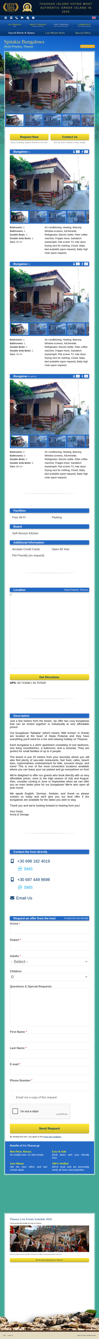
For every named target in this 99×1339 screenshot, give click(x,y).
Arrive (15, 923)
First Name (18, 1031)
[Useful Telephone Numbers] (16, 18)
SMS (28, 869)
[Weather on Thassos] (27, 18)
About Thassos (38, 25)
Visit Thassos (61, 25)
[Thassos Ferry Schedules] (5, 18)
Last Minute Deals (55, 33)
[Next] (88, 83)
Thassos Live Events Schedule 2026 (31, 1219)
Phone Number (21, 1080)
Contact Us (10, 1335)
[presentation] (40, 1111)
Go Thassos (14, 25)
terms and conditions (52, 1137)
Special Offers (83, 33)
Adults (15, 956)
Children (16, 971)
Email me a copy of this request (36, 1097)
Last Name (18, 1048)
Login (4, 1335)
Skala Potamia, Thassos (18, 46)
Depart (15, 939)
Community (84, 25)
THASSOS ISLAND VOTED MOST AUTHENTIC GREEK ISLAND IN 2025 (66, 7)
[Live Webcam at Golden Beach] (22, 18)
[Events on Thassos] (49, 1238)
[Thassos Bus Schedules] (11, 18)
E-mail (15, 1064)
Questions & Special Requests (31, 986)
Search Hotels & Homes (21, 33)
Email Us (24, 898)
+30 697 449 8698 (33, 879)
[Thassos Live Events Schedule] (33, 18)
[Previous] (11, 83)
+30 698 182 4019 (33, 861)
